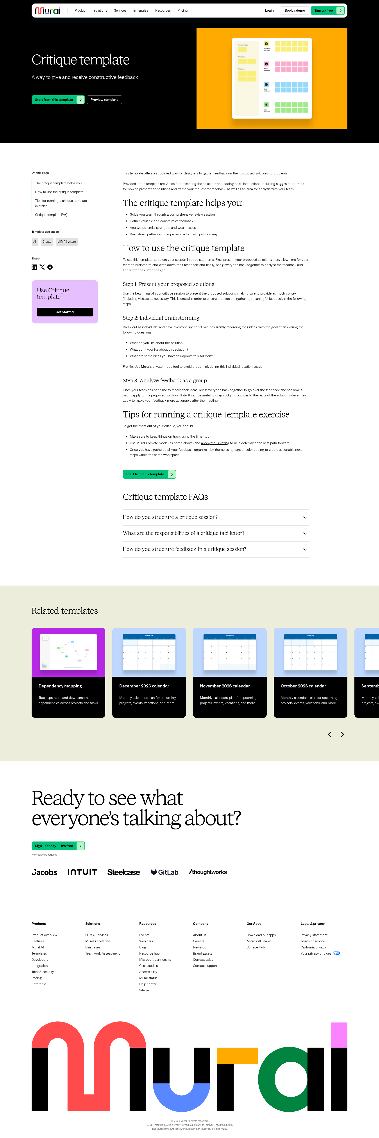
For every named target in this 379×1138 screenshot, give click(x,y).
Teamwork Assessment (102, 953)
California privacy (313, 947)
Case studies (148, 966)
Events (144, 935)
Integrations (40, 966)
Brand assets (202, 953)
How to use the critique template (59, 192)
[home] (47, 10)
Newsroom (201, 947)
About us (199, 935)
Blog (142, 947)
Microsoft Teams (259, 941)
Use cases (92, 947)
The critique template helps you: (58, 183)
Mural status (148, 978)
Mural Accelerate (97, 941)
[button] (80, 10)
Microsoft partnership (155, 959)
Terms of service (313, 941)
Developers (40, 959)
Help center (147, 984)
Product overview (44, 935)
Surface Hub (256, 947)
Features (38, 941)
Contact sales (203, 959)
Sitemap (145, 990)
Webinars (146, 941)
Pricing (37, 978)
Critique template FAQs (52, 215)
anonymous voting (215, 443)
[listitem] (68, 673)
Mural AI (38, 947)
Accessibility (148, 972)
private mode (162, 366)
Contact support (205, 966)
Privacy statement (314, 935)
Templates (39, 953)
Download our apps (261, 935)
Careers (198, 941)
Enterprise (39, 984)
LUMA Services (96, 935)
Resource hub (149, 953)
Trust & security (43, 972)
